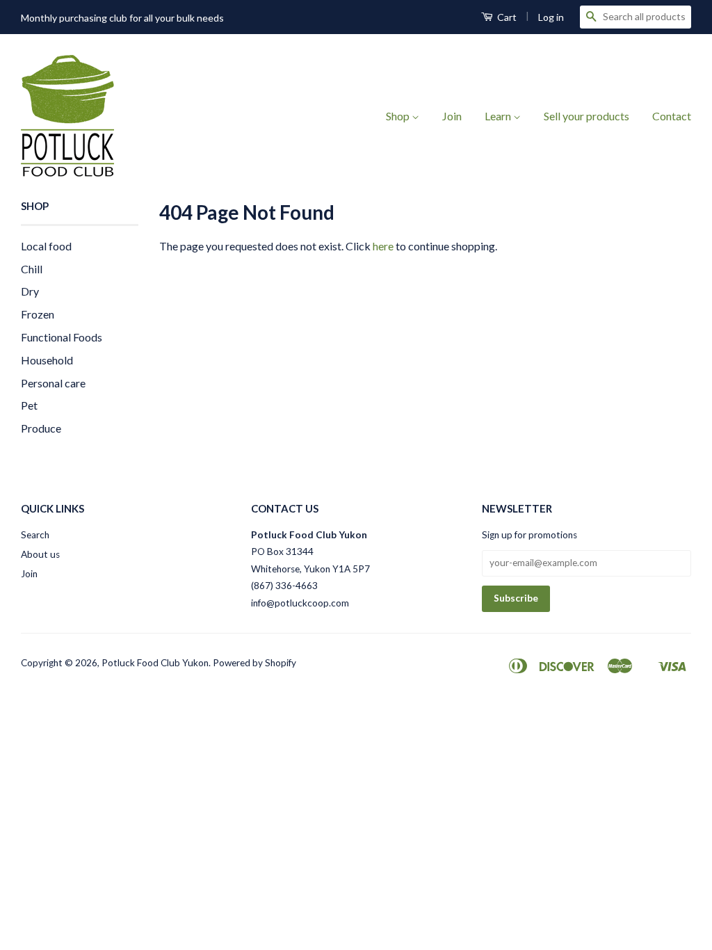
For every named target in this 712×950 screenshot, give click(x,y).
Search (35, 534)
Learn (499, 115)
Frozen (37, 314)
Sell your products (586, 115)
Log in (551, 17)
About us (40, 554)
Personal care (53, 382)
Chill (31, 268)
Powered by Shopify (254, 662)
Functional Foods (61, 337)
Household (47, 360)
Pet (29, 405)
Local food (46, 245)
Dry (30, 291)
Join (452, 115)
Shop (399, 115)
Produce (41, 428)
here (383, 245)
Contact (671, 115)
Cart (506, 17)
